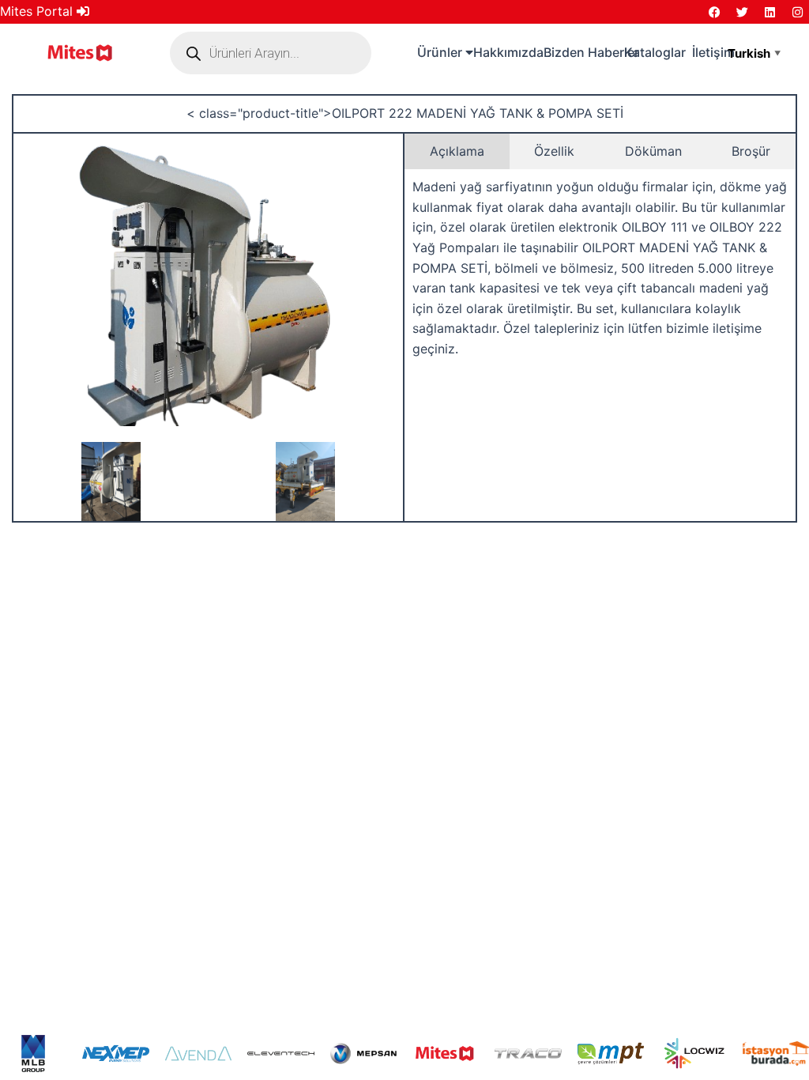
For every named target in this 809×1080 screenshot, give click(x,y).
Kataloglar (655, 52)
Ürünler (441, 52)
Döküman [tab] (653, 151)
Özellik (554, 151)
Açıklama (457, 151)
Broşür (751, 151)
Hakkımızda (508, 52)
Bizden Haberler (591, 52)
